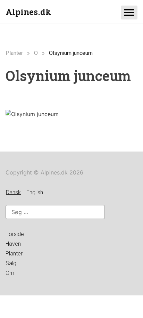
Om (10, 273)
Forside (15, 234)
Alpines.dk (28, 11)
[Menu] (129, 12)
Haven (13, 243)
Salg (11, 263)
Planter (14, 53)
